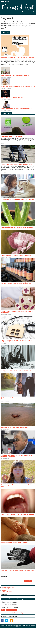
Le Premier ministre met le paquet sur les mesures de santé (18, 86)
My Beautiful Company (25, 625)
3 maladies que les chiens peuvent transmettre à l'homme (17, 199)
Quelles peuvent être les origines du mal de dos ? (15, 542)
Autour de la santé (5, 172)
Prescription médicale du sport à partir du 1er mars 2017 (17, 108)
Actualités (9, 66)
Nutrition (2, 143)
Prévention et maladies (6, 201)
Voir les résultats (11, 610)
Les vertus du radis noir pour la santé (11, 136)
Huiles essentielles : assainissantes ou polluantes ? (15, 75)
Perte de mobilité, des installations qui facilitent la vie (16, 164)
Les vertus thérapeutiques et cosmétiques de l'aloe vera (16, 227)
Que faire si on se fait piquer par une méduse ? (14, 427)
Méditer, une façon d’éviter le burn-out (12, 97)
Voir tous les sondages (18, 613)
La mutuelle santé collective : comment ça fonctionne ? (16, 370)
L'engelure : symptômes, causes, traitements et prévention (17, 570)
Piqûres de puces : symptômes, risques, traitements (16, 255)
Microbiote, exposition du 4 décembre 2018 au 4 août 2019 (17, 57)
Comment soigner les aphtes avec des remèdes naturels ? (17, 514)
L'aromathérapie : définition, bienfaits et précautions (16, 283)
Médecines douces (5, 229)
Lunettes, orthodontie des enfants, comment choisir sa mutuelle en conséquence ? (16, 456)
